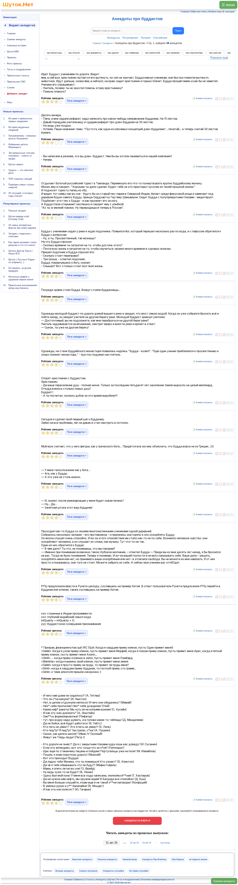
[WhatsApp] (228, 98)
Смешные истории (16, 45)
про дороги (113, 53)
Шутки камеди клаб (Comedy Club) (18, 217)
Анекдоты (113, 37)
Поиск (178, 30)
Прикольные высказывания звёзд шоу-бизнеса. (22, 286)
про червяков (172, 53)
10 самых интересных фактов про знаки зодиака (22, 226)
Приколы (11, 57)
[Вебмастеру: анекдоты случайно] (20, 25)
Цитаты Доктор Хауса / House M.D (20, 252)
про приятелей (152, 53)
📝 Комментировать (202, 98)
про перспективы (194, 53)
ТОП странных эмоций (20, 178)
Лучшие (146, 37)
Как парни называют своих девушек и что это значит (22, 243)
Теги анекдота (76, 100)
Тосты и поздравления (19, 69)
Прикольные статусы (18, 75)
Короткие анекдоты (82, 859)
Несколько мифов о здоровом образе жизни (20, 278)
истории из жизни (198, 859)
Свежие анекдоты (224, 881)
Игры (9, 102)
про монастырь (54, 53)
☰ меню (228, 5)
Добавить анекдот (17, 93)
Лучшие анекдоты (64, 871)
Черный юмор (129, 859)
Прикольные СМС (16, 81)
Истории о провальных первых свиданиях (20, 120)
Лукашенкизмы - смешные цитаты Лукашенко (22, 137)
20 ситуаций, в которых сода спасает (20, 194)
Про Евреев (178, 859)
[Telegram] (232, 98)
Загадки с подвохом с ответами (20, 235)
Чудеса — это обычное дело (20, 171)
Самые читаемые (88, 871)
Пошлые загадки (17, 210)
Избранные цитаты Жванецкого (18, 145)
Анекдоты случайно (113, 871)
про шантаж (215, 53)
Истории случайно (138, 871)
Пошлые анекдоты (107, 859)
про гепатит (74, 53)
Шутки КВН (13, 51)
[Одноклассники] (220, 98)
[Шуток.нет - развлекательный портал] (18, 8)
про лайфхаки (132, 53)
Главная (11, 33)
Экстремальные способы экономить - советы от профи (21, 156)
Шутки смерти (15, 164)
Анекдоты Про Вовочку (154, 859)
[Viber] (224, 98)
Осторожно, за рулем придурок (19, 269)
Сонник (10, 87)
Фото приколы (14, 63)
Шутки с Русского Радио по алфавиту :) (21, 260)
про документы (93, 53)
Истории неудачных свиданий (18, 128)
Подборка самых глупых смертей (21, 186)
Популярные (130, 37)
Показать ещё (219, 57)
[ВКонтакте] (216, 98)
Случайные (160, 37)
